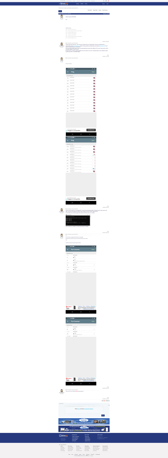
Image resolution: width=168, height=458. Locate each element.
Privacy (84, 454)
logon (79, 408)
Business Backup (87, 450)
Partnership (76, 454)
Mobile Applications (105, 449)
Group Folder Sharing (105, 447)
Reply (60, 11)
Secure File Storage (70, 449)
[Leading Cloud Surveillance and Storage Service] (84, 421)
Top (109, 405)
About (69, 454)
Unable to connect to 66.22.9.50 (66, 13)
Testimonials (87, 454)
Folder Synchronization (105, 448)
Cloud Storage (62, 447)
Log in (107, 3)
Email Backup (95, 450)
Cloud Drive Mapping (70, 447)
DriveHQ (79, 455)
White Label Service (105, 450)
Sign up (103, 3)
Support (80, 454)
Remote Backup (87, 449)
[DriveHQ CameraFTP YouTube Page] (108, 1)
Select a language (90, 455)
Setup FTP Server (78, 447)
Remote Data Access (70, 448)
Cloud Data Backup (87, 447)
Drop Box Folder (70, 450)
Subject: (60, 13)
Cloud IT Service (63, 438)
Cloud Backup (62, 449)
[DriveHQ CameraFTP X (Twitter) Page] (106, 1)
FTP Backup (77, 449)
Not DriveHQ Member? (88, 408)
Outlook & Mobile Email (96, 449)
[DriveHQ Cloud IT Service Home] (63, 3)
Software (81, 3)
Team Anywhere (63, 440)
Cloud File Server (63, 448)
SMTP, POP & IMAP (95, 447)
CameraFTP (92, 454)
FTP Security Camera (79, 450)
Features (77, 3)
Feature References (63, 444)
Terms (72, 454)
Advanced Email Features (96, 448)
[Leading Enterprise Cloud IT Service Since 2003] (84, 428)
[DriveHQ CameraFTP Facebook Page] (104, 1)
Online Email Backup (87, 448)
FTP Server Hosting (78, 448)
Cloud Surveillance (63, 439)
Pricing (86, 3)
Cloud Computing (63, 450)
